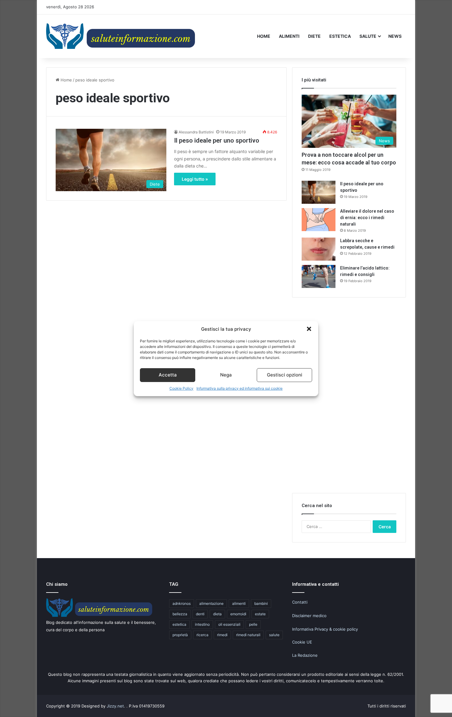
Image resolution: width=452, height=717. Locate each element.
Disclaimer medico (309, 615)
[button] (309, 329)
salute (274, 634)
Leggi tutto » (195, 179)
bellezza (179, 614)
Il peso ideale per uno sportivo (216, 140)
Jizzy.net (115, 705)
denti (200, 614)
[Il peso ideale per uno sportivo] (318, 192)
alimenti (239, 603)
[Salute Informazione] (121, 36)
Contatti (299, 602)
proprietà (180, 634)
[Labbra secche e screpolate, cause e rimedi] (318, 249)
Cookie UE (302, 642)
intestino (202, 624)
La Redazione (305, 655)
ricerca (202, 634)
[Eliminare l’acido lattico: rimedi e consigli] (318, 276)
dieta (217, 614)
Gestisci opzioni (284, 375)
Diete (314, 36)
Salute (367, 36)
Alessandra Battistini (196, 132)
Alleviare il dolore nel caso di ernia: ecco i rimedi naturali (367, 218)
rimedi (222, 634)
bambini (261, 603)
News (395, 36)
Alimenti (289, 36)
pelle (253, 624)
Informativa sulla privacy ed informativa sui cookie (239, 388)
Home (263, 36)
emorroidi (238, 614)
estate (260, 614)
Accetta (168, 375)
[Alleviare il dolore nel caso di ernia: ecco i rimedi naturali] (318, 219)
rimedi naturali (248, 634)
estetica (179, 624)
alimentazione (211, 603)
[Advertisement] (349, 399)
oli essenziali (229, 624)
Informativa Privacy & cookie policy (325, 629)
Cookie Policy (181, 388)
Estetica (340, 36)
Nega (226, 375)
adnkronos (181, 603)
